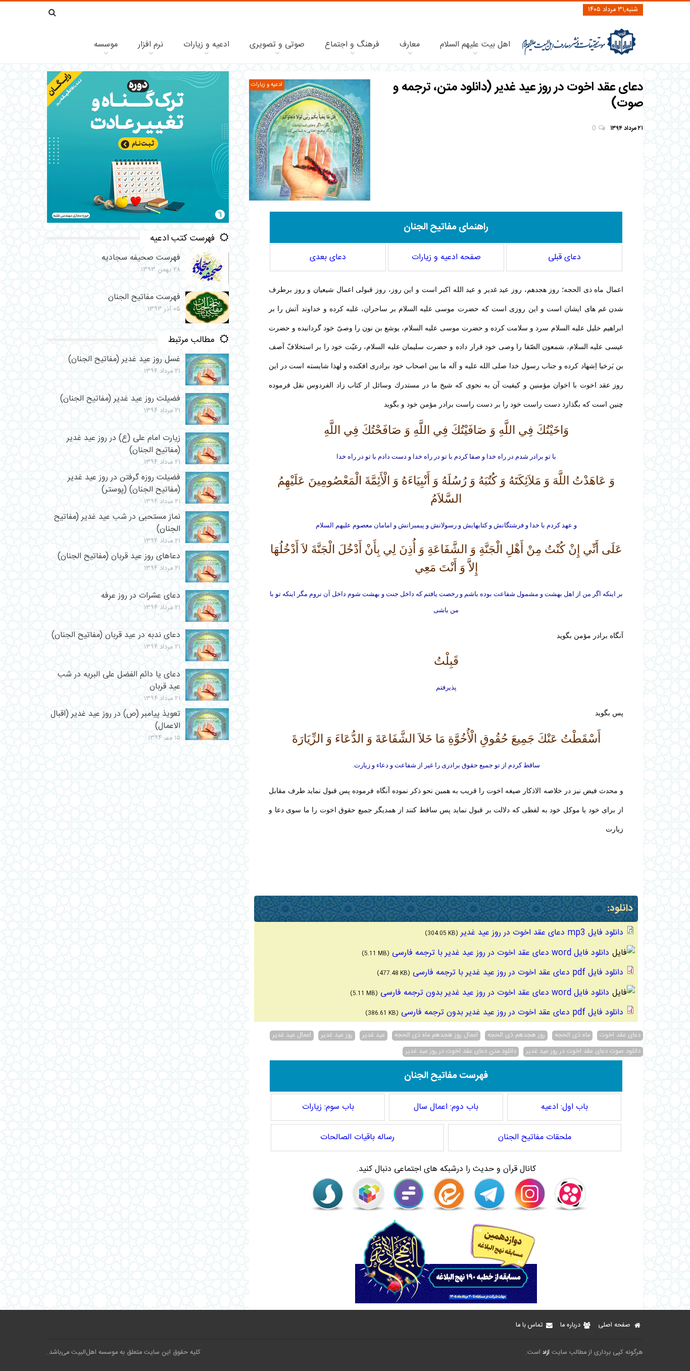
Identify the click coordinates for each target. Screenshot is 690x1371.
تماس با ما (529, 1325)
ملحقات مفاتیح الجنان (534, 1137)
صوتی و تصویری (277, 45)
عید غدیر (373, 1036)
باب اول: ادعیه (564, 1107)
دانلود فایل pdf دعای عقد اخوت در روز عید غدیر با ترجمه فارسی (518, 973)
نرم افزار (150, 45)
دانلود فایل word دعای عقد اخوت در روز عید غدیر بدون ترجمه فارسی (494, 993)
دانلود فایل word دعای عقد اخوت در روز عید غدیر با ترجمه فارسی (500, 953)
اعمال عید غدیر (291, 1036)
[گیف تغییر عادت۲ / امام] (138, 221)
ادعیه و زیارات (206, 45)
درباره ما (570, 1325)
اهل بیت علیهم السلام (475, 45)
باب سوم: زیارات (328, 1107)
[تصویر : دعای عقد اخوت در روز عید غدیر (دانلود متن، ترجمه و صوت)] (309, 140)
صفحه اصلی (614, 1325)
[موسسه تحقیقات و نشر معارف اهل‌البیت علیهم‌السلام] (579, 54)
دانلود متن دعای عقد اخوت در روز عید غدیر (460, 1052)
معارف (410, 45)
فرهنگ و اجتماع (352, 45)
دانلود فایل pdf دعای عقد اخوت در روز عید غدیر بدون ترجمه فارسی (512, 1012)
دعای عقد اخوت (620, 1036)
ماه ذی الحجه (572, 1036)
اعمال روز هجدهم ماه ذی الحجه (436, 1036)
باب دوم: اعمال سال (446, 1107)
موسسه (106, 45)
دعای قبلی (564, 257)
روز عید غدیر (337, 1036)
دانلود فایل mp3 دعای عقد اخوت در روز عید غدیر (542, 933)
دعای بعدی (328, 257)
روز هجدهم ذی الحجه (516, 1036)
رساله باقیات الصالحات (357, 1137)
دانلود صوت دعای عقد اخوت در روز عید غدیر (583, 1052)
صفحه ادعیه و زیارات (446, 257)
